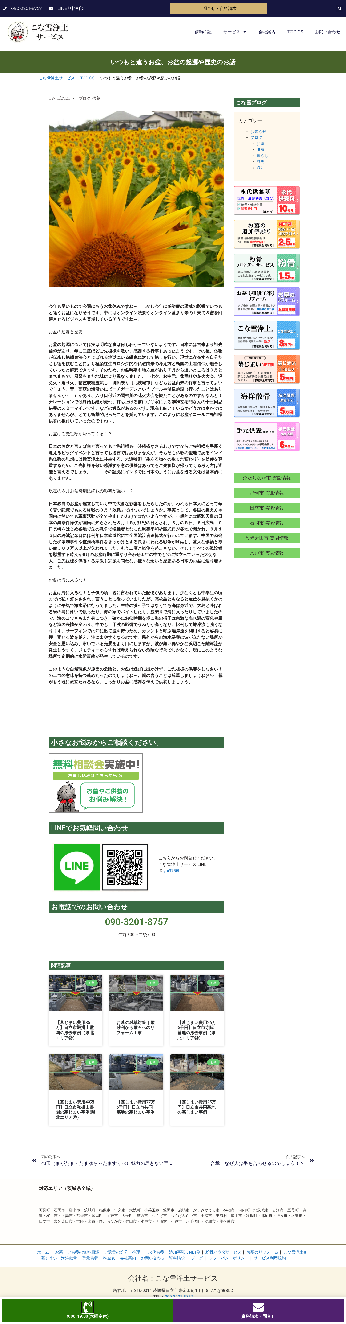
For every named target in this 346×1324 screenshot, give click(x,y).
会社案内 (267, 31)
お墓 (261, 143)
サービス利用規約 (270, 1258)
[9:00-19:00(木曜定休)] (87, 1307)
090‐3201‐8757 (136, 922)
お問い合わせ (327, 31)
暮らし (263, 155)
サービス (231, 31)
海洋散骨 (69, 1258)
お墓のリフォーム (262, 1252)
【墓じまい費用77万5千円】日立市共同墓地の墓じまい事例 (136, 1106)
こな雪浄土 (294, 1252)
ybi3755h (172, 870)
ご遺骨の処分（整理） (124, 1252)
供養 (96, 98)
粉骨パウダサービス (223, 1252)
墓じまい (49, 1258)
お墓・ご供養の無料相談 (77, 1252)
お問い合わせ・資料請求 (163, 1258)
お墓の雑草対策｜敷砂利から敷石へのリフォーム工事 (136, 1027)
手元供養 (90, 1258)
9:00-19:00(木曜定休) (88, 1316)
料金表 (109, 1258)
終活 (261, 167)
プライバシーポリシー (229, 1258)
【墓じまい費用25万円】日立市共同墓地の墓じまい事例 (196, 1106)
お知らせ (258, 131)
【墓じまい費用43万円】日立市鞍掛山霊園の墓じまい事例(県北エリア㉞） (75, 1109)
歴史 (261, 161)
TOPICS (295, 31)
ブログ (85, 98)
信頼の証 (203, 31)
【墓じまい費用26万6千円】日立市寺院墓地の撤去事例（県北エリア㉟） (196, 1030)
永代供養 (156, 1252)
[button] (339, 8)
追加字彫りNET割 (185, 1252)
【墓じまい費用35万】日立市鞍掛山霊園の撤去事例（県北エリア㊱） (75, 1030)
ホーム (43, 1252)
